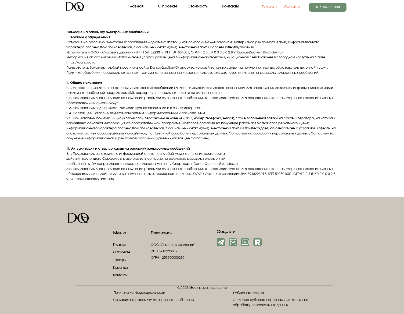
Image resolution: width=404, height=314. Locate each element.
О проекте (167, 6)
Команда (120, 267)
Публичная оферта (248, 293)
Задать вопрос (327, 7)
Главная (136, 6)
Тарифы (119, 260)
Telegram (269, 6)
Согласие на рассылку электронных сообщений (153, 300)
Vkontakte (292, 6)
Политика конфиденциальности (139, 292)
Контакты (230, 6)
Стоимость (198, 6)
